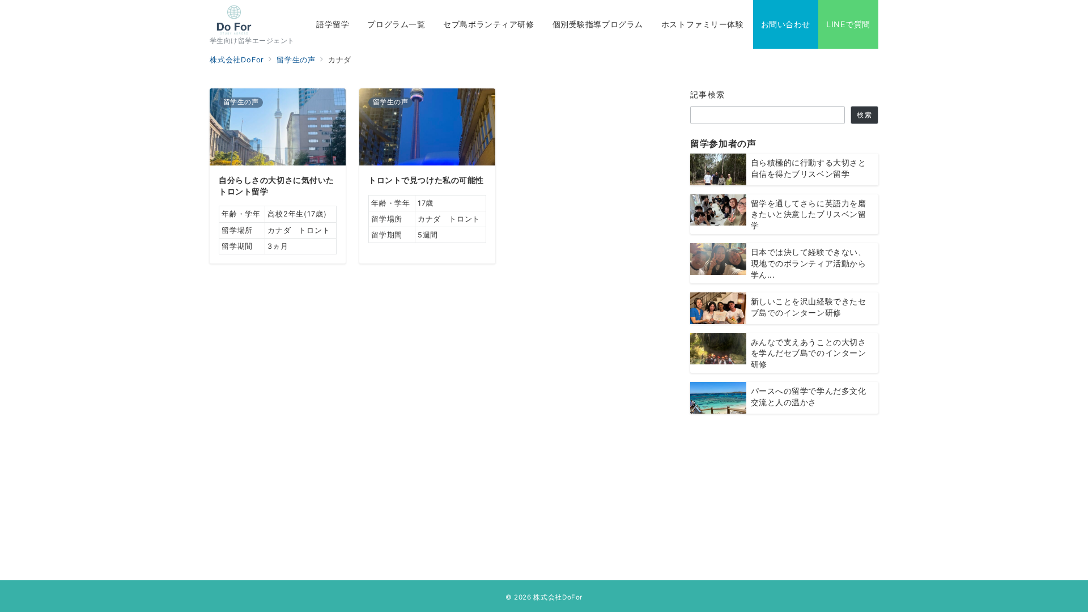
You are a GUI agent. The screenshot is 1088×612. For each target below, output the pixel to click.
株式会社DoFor (558, 597)
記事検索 (707, 94)
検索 (864, 115)
